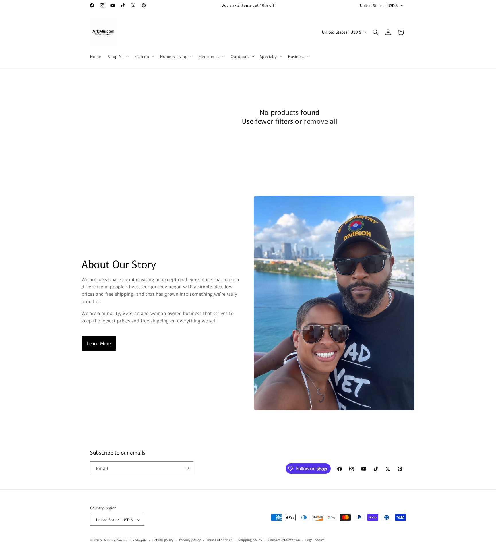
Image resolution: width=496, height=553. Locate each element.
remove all (320, 120)
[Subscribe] (187, 468)
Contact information (284, 539)
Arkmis (109, 539)
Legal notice (315, 539)
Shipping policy (250, 539)
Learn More (99, 343)
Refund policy (162, 539)
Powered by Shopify (131, 539)
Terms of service (219, 539)
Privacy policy (190, 539)
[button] (117, 56)
